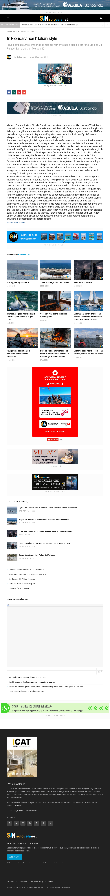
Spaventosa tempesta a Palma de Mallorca (37, 555)
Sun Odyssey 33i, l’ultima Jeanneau (22, 579)
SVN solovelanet (13, 32)
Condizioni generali (15, 810)
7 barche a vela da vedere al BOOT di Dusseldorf (27, 570)
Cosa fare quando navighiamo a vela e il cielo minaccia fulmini (45, 531)
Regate (31, 32)
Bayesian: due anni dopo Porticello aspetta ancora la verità (44, 520)
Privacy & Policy (37, 882)
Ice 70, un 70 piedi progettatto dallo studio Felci (26, 691)
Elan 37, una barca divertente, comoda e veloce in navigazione (32, 682)
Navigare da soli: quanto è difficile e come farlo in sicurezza (18, 354)
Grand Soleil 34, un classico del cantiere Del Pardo (27, 677)
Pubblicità (23, 882)
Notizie (23, 32)
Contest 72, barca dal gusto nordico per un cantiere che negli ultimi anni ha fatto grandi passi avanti (46, 687)
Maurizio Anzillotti (14, 805)
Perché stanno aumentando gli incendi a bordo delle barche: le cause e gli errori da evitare (54, 354)
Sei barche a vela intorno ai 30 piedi (22, 584)
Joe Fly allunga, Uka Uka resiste (54, 282)
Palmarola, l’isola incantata (19, 588)
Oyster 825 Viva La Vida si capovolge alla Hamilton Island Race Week (48, 25)
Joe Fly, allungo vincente (18, 282)
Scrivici (50, 882)
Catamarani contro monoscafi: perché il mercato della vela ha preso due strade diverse (88, 317)
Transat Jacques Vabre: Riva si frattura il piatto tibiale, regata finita (21, 317)
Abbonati (14, 857)
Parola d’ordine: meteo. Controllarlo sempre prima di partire (44, 543)
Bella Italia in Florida (83, 282)
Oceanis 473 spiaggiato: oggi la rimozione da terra (27, 574)
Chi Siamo (10, 882)
